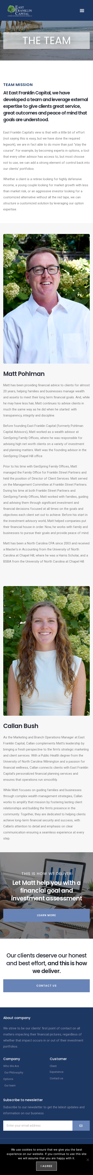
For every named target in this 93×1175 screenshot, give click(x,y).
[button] (81, 10)
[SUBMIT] (81, 1126)
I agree (46, 1166)
